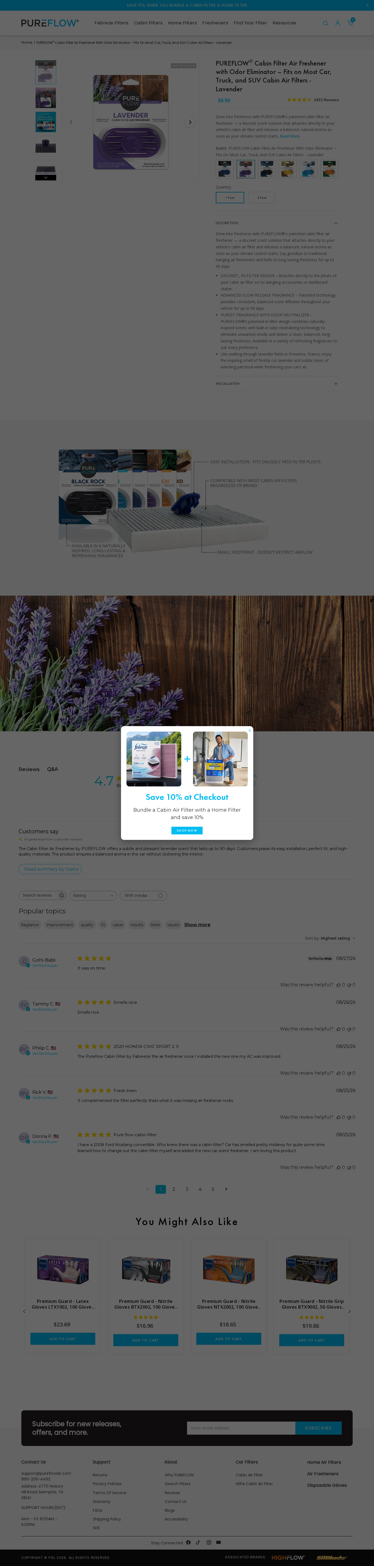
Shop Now (187, 830)
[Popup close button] (250, 729)
